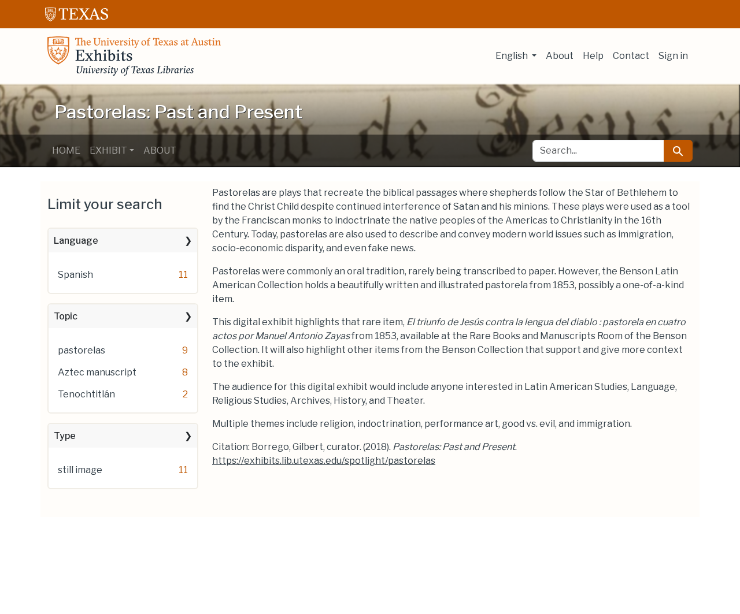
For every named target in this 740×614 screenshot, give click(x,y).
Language (76, 240)
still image (80, 469)
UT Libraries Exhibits (134, 56)
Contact (631, 55)
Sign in (673, 55)
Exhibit (108, 150)
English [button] (512, 55)
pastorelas (81, 350)
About (560, 55)
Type (65, 435)
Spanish (75, 274)
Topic (65, 316)
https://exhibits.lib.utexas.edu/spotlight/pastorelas (323, 460)
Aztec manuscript (97, 372)
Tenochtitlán (86, 394)
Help (593, 55)
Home (66, 150)
